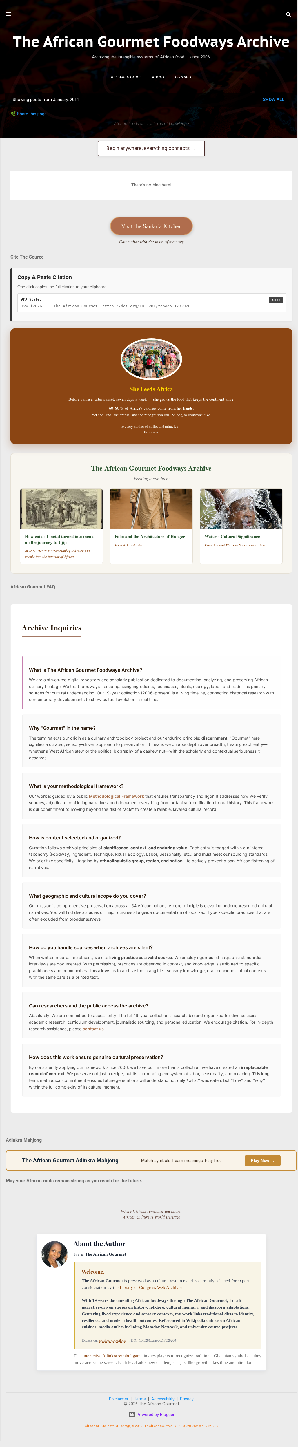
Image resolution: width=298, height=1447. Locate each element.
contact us (93, 1028)
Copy (276, 300)
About (158, 77)
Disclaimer (118, 1399)
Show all (273, 99)
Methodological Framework (116, 796)
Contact (183, 77)
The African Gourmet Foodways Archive (151, 41)
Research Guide (126, 77)
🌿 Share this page (28, 113)
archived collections (112, 1340)
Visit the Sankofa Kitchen (151, 226)
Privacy (187, 1399)
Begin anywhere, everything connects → (151, 148)
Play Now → (263, 1160)
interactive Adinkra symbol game (113, 1355)
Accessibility (163, 1399)
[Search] (288, 16)
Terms (140, 1399)
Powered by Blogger (155, 1414)
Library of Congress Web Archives (151, 1287)
